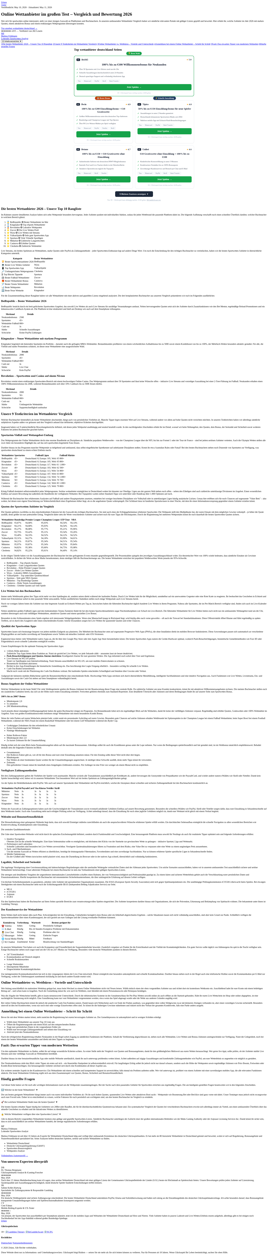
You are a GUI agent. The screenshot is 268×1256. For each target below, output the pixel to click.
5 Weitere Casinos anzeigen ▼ (134, 194)
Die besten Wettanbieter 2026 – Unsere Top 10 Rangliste (26, 44)
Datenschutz (6, 1243)
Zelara (4, 2)
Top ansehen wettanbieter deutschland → (19, 28)
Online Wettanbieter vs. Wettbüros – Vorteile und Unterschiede (125, 44)
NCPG (48, 1232)
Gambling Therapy (15, 1232)
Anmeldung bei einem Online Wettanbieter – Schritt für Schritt (182, 44)
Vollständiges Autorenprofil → (14, 1155)
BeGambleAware (34, 1232)
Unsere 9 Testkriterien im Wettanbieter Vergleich (75, 44)
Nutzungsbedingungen (23, 1243)
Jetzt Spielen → (134, 87)
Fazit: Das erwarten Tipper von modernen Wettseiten (234, 44)
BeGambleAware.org (154, 200)
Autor (3, 5)
